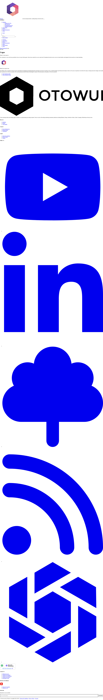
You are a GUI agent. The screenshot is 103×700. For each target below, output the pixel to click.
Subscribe (101, 695)
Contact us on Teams (6, 675)
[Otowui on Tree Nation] (52, 446)
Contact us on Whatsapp (7, 676)
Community (4, 131)
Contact (3, 138)
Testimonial (4, 48)
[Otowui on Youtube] (52, 231)
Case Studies (4, 124)
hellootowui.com (5, 673)
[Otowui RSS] (52, 561)
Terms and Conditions (24, 698)
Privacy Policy (5, 137)
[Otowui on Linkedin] (52, 346)
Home (1, 48)
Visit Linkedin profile (6, 73)
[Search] (2, 35)
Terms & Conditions (6, 135)
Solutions (4, 122)
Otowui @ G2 (5, 688)
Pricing (3, 123)
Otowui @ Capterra (6, 686)
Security (36, 698)
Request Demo (5, 130)
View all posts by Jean (6, 74)
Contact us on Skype (6, 677)
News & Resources (6, 129)
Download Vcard (5, 678)
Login (3, 32)
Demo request (5, 37)
